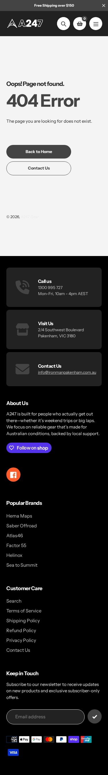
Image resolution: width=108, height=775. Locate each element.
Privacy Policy (21, 640)
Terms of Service (23, 611)
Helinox (14, 555)
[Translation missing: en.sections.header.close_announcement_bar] (104, 5)
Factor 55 (16, 545)
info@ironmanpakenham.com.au (67, 372)
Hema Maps (19, 516)
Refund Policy (21, 630)
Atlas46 (14, 535)
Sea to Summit (21, 565)
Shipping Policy (23, 620)
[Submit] (95, 716)
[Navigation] (95, 23)
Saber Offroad (21, 526)
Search (14, 601)
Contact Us (18, 650)
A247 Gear (30, 216)
